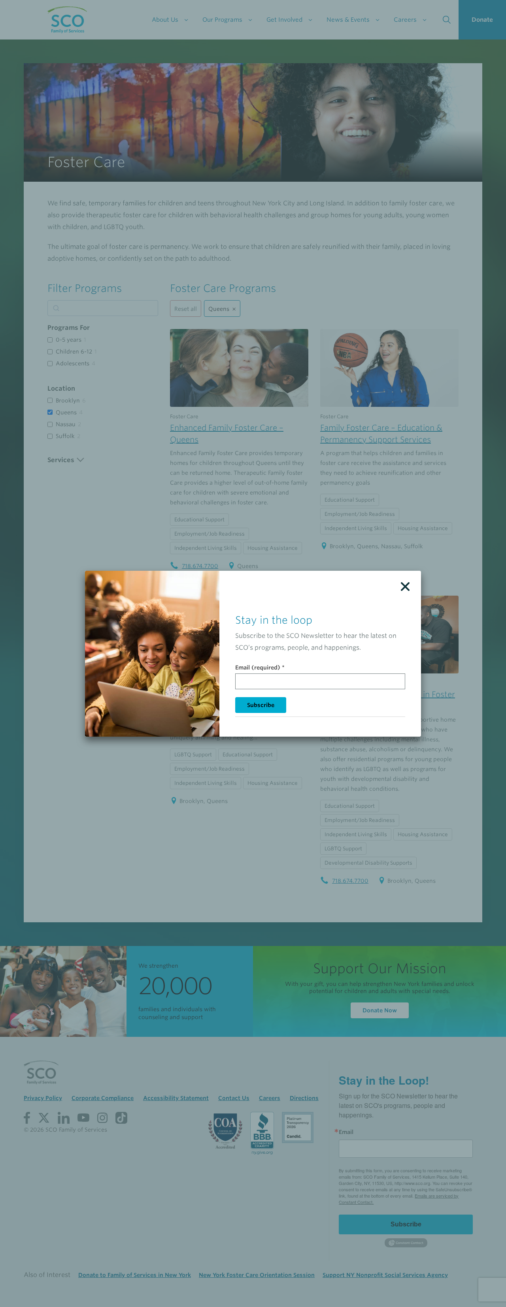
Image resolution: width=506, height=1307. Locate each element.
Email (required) (260, 667)
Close (405, 586)
